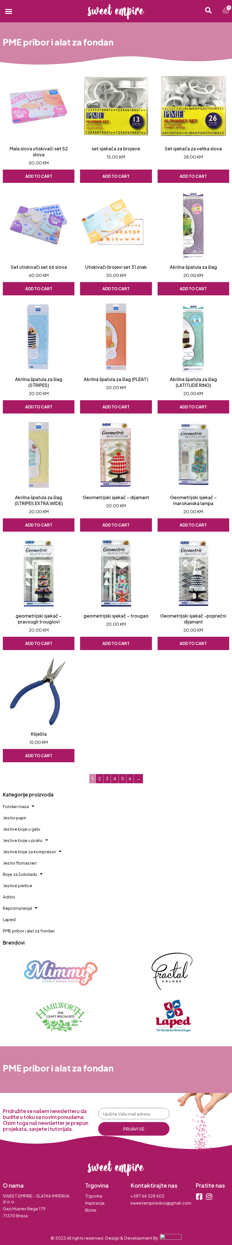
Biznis (90, 1209)
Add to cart (38, 176)
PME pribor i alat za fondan (29, 930)
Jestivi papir (14, 817)
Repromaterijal (17, 908)
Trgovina (93, 1195)
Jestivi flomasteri (19, 862)
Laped (9, 919)
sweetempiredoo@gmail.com (160, 1202)
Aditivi (9, 896)
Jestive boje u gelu (21, 829)
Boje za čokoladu (20, 874)
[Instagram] (208, 1196)
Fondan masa (16, 806)
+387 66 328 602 (147, 1195)
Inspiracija (94, 1202)
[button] (8, 11)
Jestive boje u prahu (22, 840)
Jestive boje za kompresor (29, 851)
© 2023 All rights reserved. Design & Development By (105, 1237)
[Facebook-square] (199, 1196)
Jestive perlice (17, 885)
